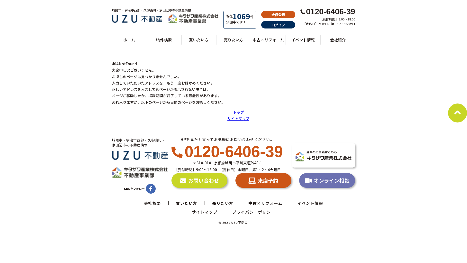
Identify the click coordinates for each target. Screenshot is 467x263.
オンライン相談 (332, 180)
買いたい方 (198, 40)
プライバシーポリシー (253, 212)
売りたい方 (233, 40)
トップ (238, 112)
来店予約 (268, 180)
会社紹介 (338, 40)
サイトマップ (238, 118)
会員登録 (278, 14)
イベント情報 (303, 40)
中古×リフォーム (268, 40)
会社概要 (152, 203)
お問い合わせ (203, 180)
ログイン (278, 24)
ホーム (129, 40)
